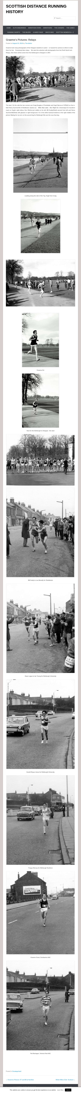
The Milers (26, 32)
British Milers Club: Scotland (65, 1080)
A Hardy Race (38, 32)
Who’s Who (49, 32)
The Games (70, 28)
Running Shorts (13, 32)
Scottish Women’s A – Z (65, 32)
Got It (68, 1090)
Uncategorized (16, 1071)
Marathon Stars (34, 28)
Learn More (60, 1090)
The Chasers (59, 28)
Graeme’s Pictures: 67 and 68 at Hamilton (20, 1080)
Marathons (47, 28)
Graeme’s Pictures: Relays (21, 39)
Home (9, 28)
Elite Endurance (19, 28)
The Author (28, 43)
